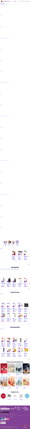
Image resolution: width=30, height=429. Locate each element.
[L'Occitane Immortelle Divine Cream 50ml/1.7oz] (26, 352)
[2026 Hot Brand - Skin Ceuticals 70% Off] (13, 9)
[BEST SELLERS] (15, 273)
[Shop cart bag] (29, 1)
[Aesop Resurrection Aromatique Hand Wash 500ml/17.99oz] (20, 342)
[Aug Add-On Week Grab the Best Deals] (13, 43)
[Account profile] (27, 1)
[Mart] (14, 1)
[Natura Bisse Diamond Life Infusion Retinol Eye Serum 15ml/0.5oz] (26, 342)
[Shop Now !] (13, 54)
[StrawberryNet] (5, 1)
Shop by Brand (2, 3)
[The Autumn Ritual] (15, 333)
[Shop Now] (13, 21)
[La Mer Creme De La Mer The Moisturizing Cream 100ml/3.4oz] (3, 342)
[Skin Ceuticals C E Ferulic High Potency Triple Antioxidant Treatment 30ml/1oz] (9, 342)
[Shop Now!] (13, 32)
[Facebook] (28, 423)
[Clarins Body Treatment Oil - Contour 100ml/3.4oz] (15, 352)
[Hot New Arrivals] (15, 298)
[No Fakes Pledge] (8, 419)
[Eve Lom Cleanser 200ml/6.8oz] (20, 352)
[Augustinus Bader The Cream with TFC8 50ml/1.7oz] (3, 352)
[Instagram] (28, 425)
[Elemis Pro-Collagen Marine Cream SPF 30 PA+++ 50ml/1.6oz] (15, 342)
